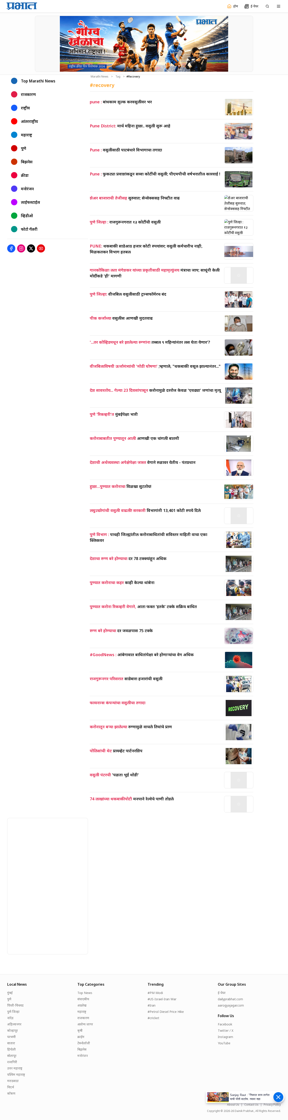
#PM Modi (155, 993)
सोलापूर (11, 1056)
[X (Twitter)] (31, 248)
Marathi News (99, 76)
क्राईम (80, 1037)
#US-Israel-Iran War (162, 999)
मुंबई (10, 993)
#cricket (153, 1018)
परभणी (11, 1037)
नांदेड (10, 1018)
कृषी (80, 1030)
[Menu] (278, 6)
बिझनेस (81, 1049)
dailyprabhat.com (230, 999)
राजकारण (83, 1018)
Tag (117, 76)
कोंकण (11, 1093)
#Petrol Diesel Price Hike (166, 1011)
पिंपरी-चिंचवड (15, 1005)
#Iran (151, 1005)
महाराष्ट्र (81, 1011)
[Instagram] (21, 248)
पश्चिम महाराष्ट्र (16, 1074)
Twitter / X (225, 1030)
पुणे (9, 999)
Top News (84, 993)
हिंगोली (11, 1049)
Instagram (225, 1037)
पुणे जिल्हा (13, 1011)
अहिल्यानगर (14, 1024)
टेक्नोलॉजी (83, 1043)
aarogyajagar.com (231, 1005)
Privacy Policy (272, 1105)
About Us (233, 1105)
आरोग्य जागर (85, 1024)
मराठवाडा (13, 1081)
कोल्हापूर (12, 1030)
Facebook (225, 1024)
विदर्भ (10, 1087)
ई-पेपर (221, 993)
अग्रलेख (81, 1005)
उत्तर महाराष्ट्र (14, 1068)
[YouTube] (41, 248)
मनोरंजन (82, 1056)
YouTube (224, 1043)
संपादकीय (83, 999)
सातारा (11, 1043)
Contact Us (251, 1105)
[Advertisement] (41, 885)
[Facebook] (11, 248)
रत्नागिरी (12, 1062)
